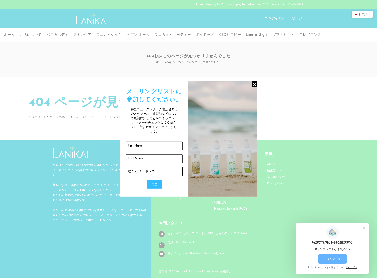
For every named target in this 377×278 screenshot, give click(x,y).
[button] (362, 14)
